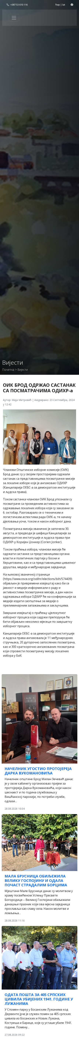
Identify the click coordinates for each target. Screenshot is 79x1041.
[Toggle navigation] (14, 17)
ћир (57, 4)
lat (63, 4)
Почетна (8, 370)
